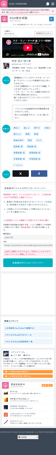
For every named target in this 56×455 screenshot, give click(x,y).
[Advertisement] (28, 294)
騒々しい (17, 134)
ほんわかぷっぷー (17, 421)
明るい (16, 127)
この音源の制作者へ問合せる (19, 376)
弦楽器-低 (31, 146)
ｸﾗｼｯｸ (39, 140)
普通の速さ (19, 140)
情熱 (28, 134)
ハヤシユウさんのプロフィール (18, 334)
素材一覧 (46, 385)
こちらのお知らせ (19, 12)
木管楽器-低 (35, 158)
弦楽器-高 (18, 146)
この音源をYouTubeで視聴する (19, 328)
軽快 (30, 140)
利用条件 (23, 204)
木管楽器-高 (19, 158)
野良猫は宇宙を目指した (19, 399)
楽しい (26, 127)
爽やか (37, 127)
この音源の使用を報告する (18, 371)
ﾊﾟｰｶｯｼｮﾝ (18, 165)
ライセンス (38, 201)
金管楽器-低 (35, 152)
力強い (47, 127)
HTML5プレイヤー (43, 33)
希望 (36, 134)
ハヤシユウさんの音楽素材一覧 (19, 341)
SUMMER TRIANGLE (18, 406)
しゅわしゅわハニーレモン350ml (22, 413)
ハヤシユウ (26, 64)
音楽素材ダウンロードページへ (28, 262)
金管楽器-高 (19, 152)
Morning (13, 391)
